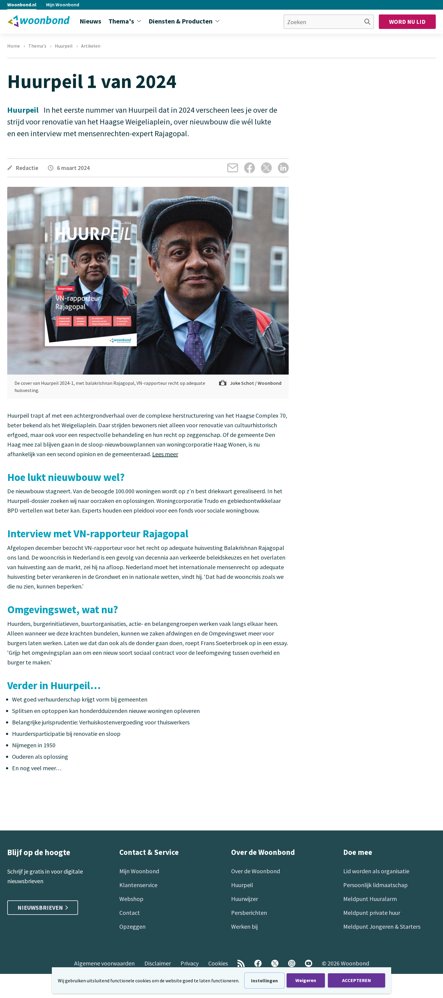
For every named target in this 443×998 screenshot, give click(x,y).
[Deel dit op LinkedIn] (283, 167)
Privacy (190, 963)
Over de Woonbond (255, 871)
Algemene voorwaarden (104, 963)
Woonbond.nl (21, 5)
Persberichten (249, 912)
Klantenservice (138, 885)
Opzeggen (132, 926)
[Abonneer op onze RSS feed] (241, 963)
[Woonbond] (38, 21)
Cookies (218, 963)
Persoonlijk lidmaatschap (375, 885)
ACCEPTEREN (356, 980)
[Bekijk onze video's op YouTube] (308, 963)
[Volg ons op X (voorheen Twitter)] (274, 963)
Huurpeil (64, 46)
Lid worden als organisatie (376, 871)
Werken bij (244, 926)
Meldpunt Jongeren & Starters (381, 926)
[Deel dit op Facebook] (249, 167)
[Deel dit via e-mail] (232, 167)
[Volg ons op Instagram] (291, 963)
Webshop (131, 898)
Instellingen (264, 981)
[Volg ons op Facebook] (258, 963)
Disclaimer (157, 963)
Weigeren (305, 980)
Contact (129, 912)
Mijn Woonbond (62, 5)
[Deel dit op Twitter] (266, 167)
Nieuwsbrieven (40, 907)
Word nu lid (407, 21)
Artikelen (90, 46)
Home (13, 46)
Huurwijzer (244, 898)
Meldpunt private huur (371, 912)
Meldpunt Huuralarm (370, 898)
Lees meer (165, 454)
